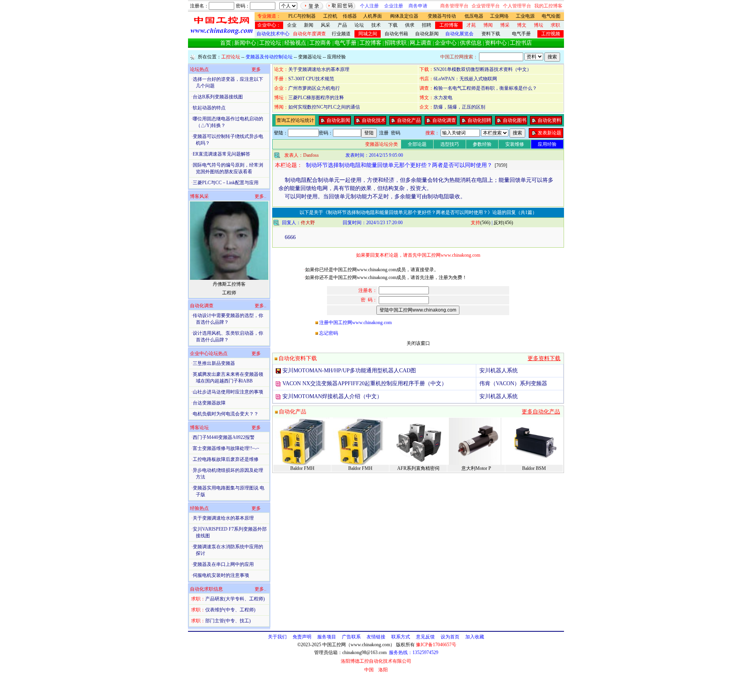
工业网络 (499, 16)
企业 (291, 25)
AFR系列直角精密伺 (418, 468)
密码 (395, 133)
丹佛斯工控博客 (229, 284)
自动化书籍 (396, 33)
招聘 (426, 25)
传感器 (350, 16)
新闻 (308, 25)
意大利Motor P (476, 468)
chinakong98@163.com (364, 652)
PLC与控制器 (302, 16)
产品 (342, 25)
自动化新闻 (427, 33)
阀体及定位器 (404, 16)
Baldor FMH (302, 468)
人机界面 (372, 16)
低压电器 (474, 16)
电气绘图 (551, 16)
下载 (393, 25)
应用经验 (336, 57)
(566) (480, 222)
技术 (376, 25)
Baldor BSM (534, 468)
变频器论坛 (310, 57)
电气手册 (521, 33)
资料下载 (490, 33)
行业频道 (341, 33)
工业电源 (525, 16)
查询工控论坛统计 (295, 120)
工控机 (330, 16)
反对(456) (503, 222)
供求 (409, 25)
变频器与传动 (442, 16)
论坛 (359, 25)
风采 (325, 25)
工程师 (229, 292)
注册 (384, 133)
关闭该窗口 (418, 343)
